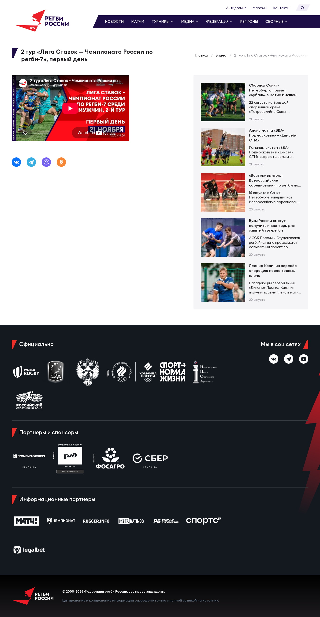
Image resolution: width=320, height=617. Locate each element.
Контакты (281, 8)
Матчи (137, 21)
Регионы (249, 21)
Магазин (260, 8)
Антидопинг (236, 8)
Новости (114, 21)
